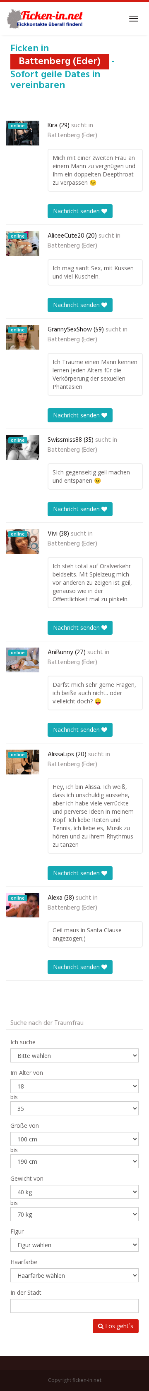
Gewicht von (26, 1178)
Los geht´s (118, 1326)
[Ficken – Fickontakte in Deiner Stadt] (46, 18)
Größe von (24, 1125)
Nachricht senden (77, 211)
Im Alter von (26, 1073)
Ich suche (23, 1042)
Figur (17, 1231)
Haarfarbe (23, 1262)
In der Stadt (25, 1292)
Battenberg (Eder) (72, 136)
